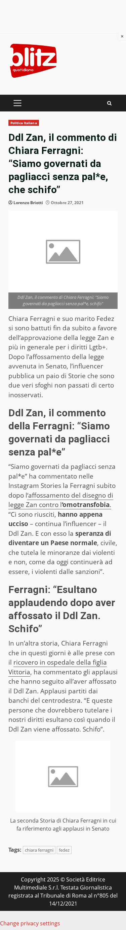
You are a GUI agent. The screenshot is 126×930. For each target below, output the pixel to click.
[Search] (109, 103)
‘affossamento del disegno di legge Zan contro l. (60, 500)
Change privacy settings (30, 923)
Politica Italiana (23, 122)
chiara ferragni (39, 850)
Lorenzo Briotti (28, 202)
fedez (64, 850)
